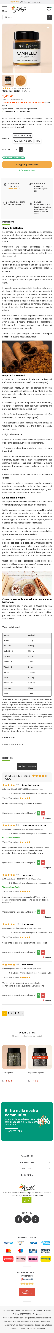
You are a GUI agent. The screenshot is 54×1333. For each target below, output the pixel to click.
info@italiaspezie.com (27, 2)
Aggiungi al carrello (27, 164)
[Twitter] (27, 1219)
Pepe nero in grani (10, 1073)
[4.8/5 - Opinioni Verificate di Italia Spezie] (27, 1286)
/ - (22, 88)
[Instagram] (35, 1219)
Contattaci (37, 1314)
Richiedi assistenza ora (16, 204)
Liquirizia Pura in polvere (38, 1073)
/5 (19, 189)
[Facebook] (18, 1219)
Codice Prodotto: (9, 744)
